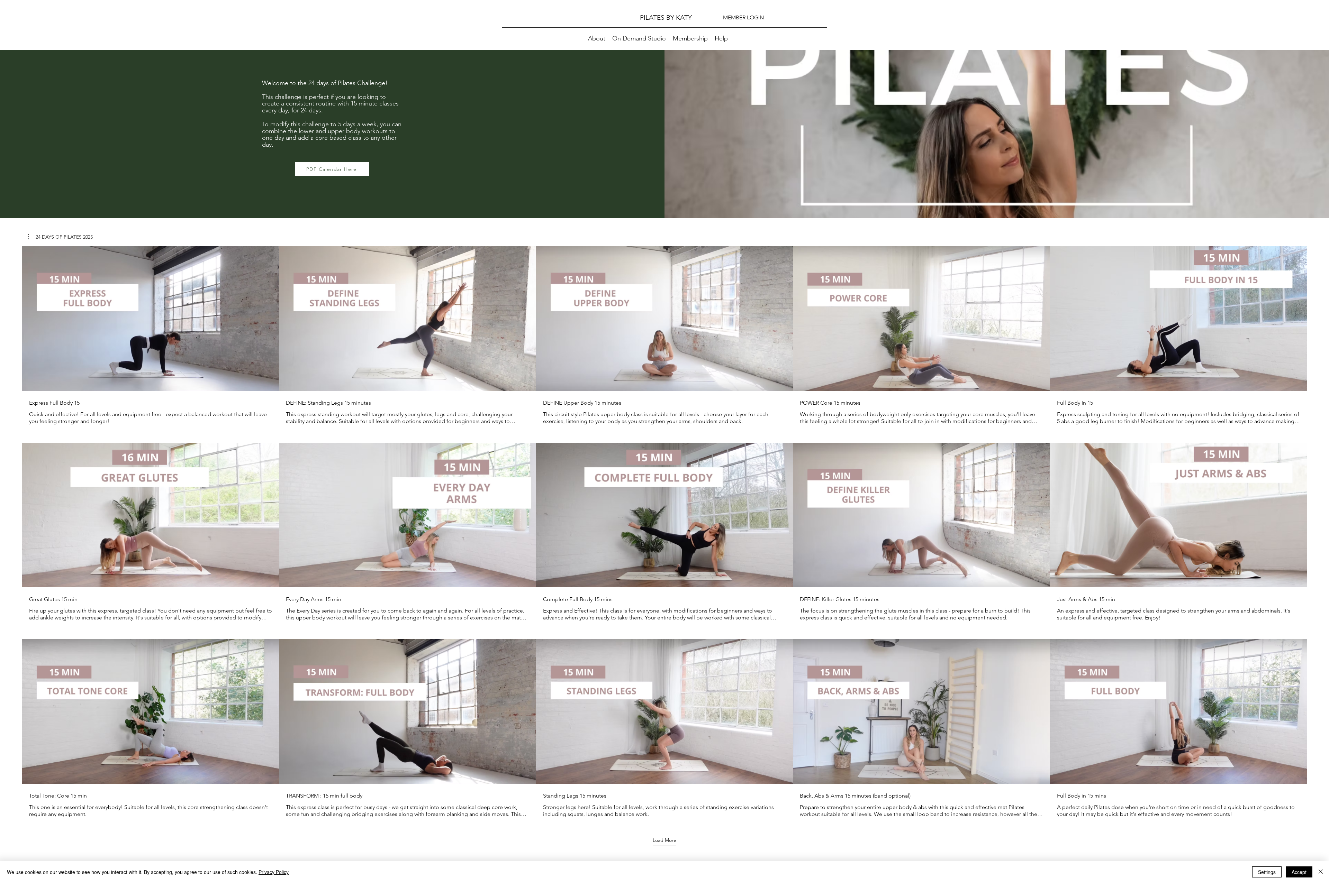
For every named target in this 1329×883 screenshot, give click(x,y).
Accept (1299, 871)
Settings (1267, 871)
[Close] (1321, 871)
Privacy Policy (274, 871)
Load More (664, 840)
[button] (60, 237)
